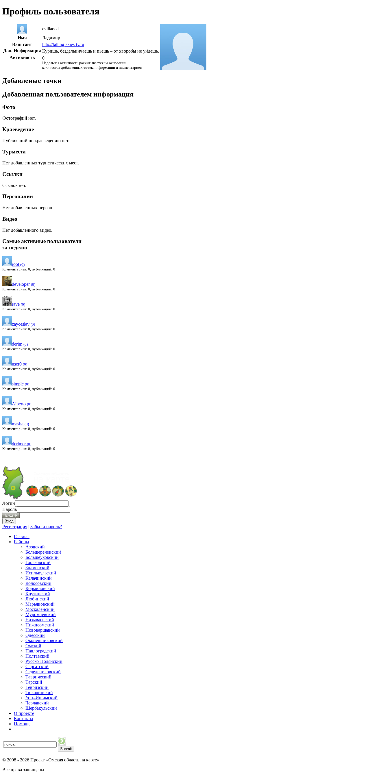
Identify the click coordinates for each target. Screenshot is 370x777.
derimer (21, 443)
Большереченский (43, 552)
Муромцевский (40, 614)
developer (23, 284)
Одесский (35, 635)
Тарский (33, 682)
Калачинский (38, 578)
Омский (33, 645)
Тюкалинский (39, 692)
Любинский (37, 598)
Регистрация (14, 526)
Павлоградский (40, 650)
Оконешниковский (44, 640)
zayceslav (23, 324)
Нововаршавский (42, 630)
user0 (19, 363)
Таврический (38, 676)
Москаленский (40, 609)
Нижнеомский (39, 624)
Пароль (9, 509)
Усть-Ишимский (41, 697)
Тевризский (37, 687)
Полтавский (37, 656)
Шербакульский (41, 708)
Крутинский (37, 593)
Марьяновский (40, 604)
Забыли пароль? (46, 526)
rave (18, 304)
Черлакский (37, 702)
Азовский (35, 546)
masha (20, 423)
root (18, 264)
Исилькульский (40, 572)
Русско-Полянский (43, 661)
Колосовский (38, 583)
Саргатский (37, 666)
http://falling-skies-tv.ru (63, 44)
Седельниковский (43, 671)
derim (20, 344)
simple (20, 383)
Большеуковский (42, 557)
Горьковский (38, 562)
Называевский (39, 619)
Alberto (21, 403)
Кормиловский (40, 588)
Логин (8, 503)
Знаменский (37, 567)
